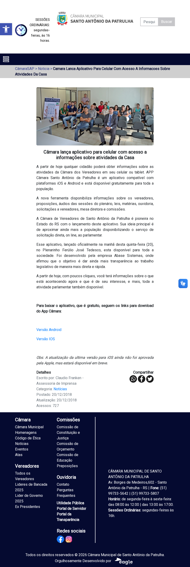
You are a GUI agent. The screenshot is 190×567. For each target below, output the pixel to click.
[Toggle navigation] (6, 59)
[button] (6, 29)
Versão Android (48, 330)
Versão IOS (45, 339)
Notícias (60, 389)
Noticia (43, 68)
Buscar (166, 21)
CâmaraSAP (24, 68)
